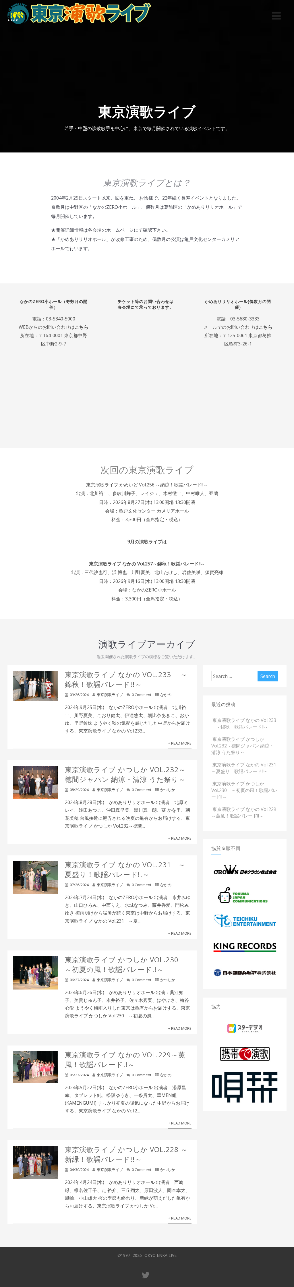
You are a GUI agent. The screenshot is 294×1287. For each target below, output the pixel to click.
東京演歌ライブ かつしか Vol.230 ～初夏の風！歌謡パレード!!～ (125, 964)
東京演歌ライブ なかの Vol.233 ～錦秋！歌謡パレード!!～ (126, 679)
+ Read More (180, 743)
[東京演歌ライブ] (79, 25)
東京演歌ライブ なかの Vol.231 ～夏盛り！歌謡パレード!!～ (125, 869)
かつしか (167, 789)
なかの (165, 694)
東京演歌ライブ (110, 694)
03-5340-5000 (60, 319)
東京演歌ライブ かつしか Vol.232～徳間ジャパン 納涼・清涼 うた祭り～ (125, 774)
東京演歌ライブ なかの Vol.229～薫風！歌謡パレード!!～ (125, 1059)
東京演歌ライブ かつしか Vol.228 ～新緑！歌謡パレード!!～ (126, 1154)
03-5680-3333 (244, 319)
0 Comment (141, 694)
